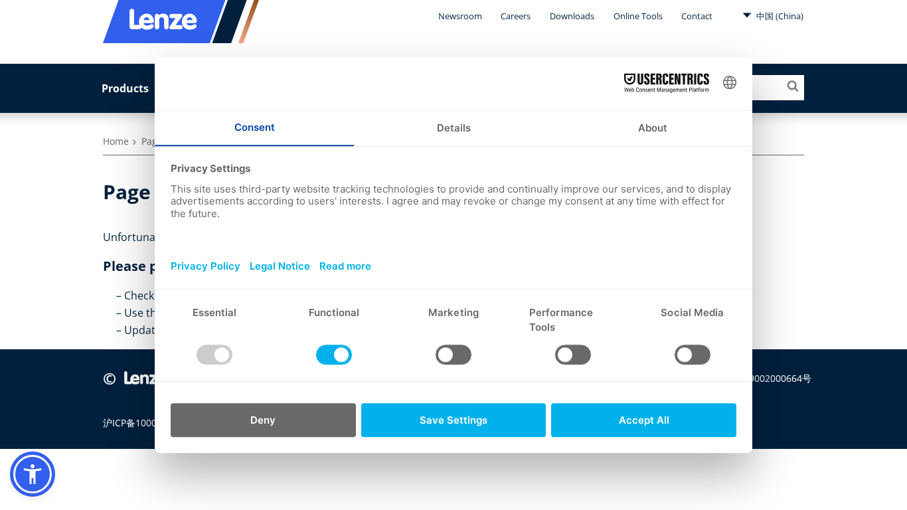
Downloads (572, 16)
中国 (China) (778, 16)
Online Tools (638, 16)
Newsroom (460, 16)
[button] (32, 474)
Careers (516, 16)
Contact (696, 16)
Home (116, 141)
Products (125, 88)
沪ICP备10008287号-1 (149, 422)
